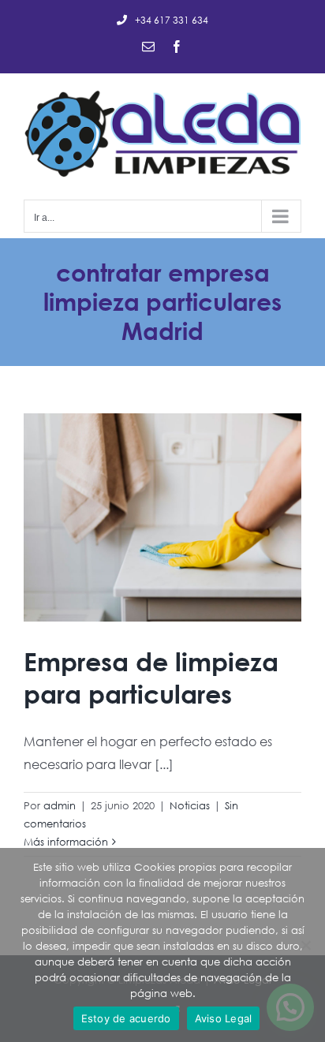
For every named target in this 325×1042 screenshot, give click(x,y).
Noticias (190, 805)
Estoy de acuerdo (126, 1018)
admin (59, 805)
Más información (66, 842)
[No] (305, 945)
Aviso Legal (223, 1018)
